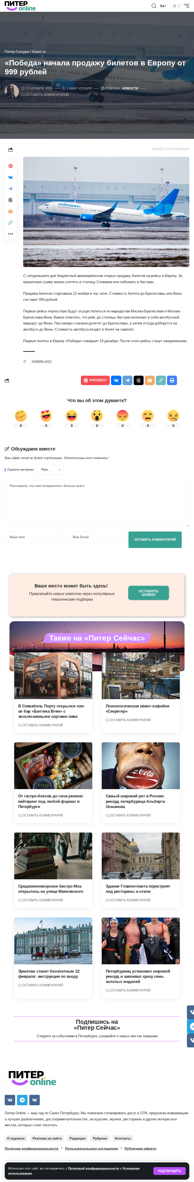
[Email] (10, 211)
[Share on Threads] (10, 200)
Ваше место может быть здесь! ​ (72, 585)
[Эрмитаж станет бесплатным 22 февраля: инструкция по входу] (53, 941)
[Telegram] (22, 1100)
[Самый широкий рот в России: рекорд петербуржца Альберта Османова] (141, 765)
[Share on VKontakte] (10, 177)
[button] (169, 1171)
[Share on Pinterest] (10, 166)
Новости (39, 52)
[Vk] (10, 1100)
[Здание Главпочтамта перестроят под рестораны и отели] (141, 856)
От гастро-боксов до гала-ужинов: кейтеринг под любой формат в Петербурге (51, 801)
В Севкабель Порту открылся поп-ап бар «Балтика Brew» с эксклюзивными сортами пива (51, 711)
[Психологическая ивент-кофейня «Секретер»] (141, 675)
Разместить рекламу (171, 149)
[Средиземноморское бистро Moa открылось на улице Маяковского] (53, 856)
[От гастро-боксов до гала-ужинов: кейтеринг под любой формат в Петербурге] (53, 765)
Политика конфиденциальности (31, 1148)
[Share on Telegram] (10, 188)
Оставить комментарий (47, 95)
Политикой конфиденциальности (93, 1168)
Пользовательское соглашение (91, 1148)
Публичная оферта (140, 1148)
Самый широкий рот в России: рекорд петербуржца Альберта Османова (135, 801)
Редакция (77, 1138)
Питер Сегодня (17, 52)
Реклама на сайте (47, 1138)
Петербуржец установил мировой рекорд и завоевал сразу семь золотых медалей (138, 976)
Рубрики (100, 1138)
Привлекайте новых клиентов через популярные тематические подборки (72, 596)
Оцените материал (20, 469)
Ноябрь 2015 (41, 361)
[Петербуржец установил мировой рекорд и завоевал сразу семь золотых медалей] (141, 941)
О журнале (16, 1138)
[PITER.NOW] (20, 6)
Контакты (123, 1138)
